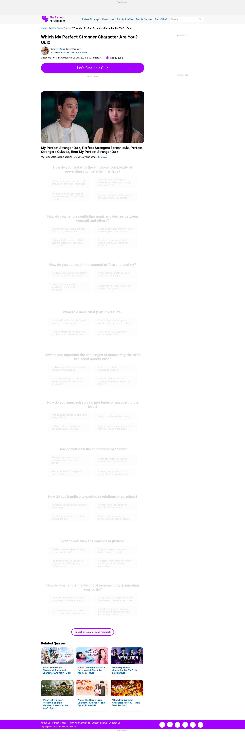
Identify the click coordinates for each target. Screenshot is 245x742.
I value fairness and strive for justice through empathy (112, 550)
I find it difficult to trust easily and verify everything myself (69, 321)
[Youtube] (200, 725)
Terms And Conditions (79, 722)
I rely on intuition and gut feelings (114, 416)
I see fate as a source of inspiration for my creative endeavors (65, 287)
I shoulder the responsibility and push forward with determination (68, 599)
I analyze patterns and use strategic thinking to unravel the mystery (114, 381)
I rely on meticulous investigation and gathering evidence (68, 368)
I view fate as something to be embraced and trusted (113, 274)
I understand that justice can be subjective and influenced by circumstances (68, 563)
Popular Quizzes (144, 19)
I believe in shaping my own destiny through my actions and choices (69, 274)
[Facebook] (162, 725)
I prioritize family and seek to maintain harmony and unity (112, 460)
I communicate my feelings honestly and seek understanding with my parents (114, 182)
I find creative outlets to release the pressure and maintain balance (69, 611)
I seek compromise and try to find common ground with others (115, 230)
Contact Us (114, 722)
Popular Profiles (125, 19)
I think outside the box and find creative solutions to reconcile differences (67, 243)
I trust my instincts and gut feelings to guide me (111, 368)
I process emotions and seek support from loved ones (112, 506)
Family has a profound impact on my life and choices (68, 472)
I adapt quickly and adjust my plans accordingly (69, 506)
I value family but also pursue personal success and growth (112, 472)
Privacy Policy (59, 722)
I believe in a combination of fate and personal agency (114, 287)
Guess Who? (161, 19)
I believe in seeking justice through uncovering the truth (69, 550)
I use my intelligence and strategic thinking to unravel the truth (115, 427)
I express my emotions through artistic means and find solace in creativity (68, 196)
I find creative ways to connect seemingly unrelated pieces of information (67, 381)
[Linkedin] (185, 725)
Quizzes (96, 722)
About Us (45, 722)
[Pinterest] (193, 725)
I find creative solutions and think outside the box (68, 517)
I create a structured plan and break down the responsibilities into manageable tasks (113, 612)
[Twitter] (170, 724)
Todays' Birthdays (90, 19)
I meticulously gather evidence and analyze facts (69, 416)
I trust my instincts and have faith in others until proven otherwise (68, 333)
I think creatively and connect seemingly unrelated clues (67, 427)
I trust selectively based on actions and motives (112, 333)
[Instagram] (177, 725)
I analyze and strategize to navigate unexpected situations (114, 517)
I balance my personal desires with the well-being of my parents (115, 196)
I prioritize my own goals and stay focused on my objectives (68, 230)
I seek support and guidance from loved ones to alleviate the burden (115, 599)
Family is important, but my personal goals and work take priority (66, 460)
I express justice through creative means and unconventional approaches (115, 563)
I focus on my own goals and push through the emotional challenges (68, 182)
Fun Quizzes (108, 19)
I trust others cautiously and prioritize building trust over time (114, 321)
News (104, 722)
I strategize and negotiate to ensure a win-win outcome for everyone (113, 243)
